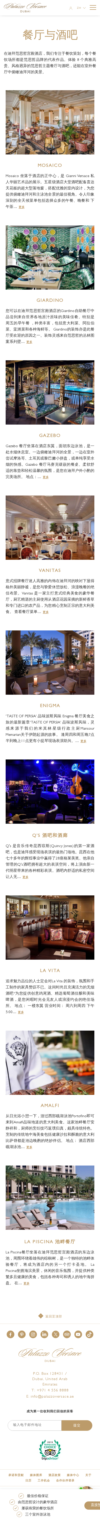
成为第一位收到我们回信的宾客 (50, 1411)
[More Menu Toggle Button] (93, 7)
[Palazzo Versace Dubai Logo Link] (27, 8)
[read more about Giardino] (50, 257)
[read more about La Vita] (50, 927)
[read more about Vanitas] (50, 528)
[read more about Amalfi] (50, 1063)
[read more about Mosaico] (50, 122)
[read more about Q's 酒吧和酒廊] (50, 791)
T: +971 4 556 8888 (50, 1391)
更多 (22, 207)
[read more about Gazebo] (50, 392)
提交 (77, 1425)
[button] (10, 1334)
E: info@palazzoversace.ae (50, 1397)
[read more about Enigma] (50, 662)
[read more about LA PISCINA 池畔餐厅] (50, 1198)
